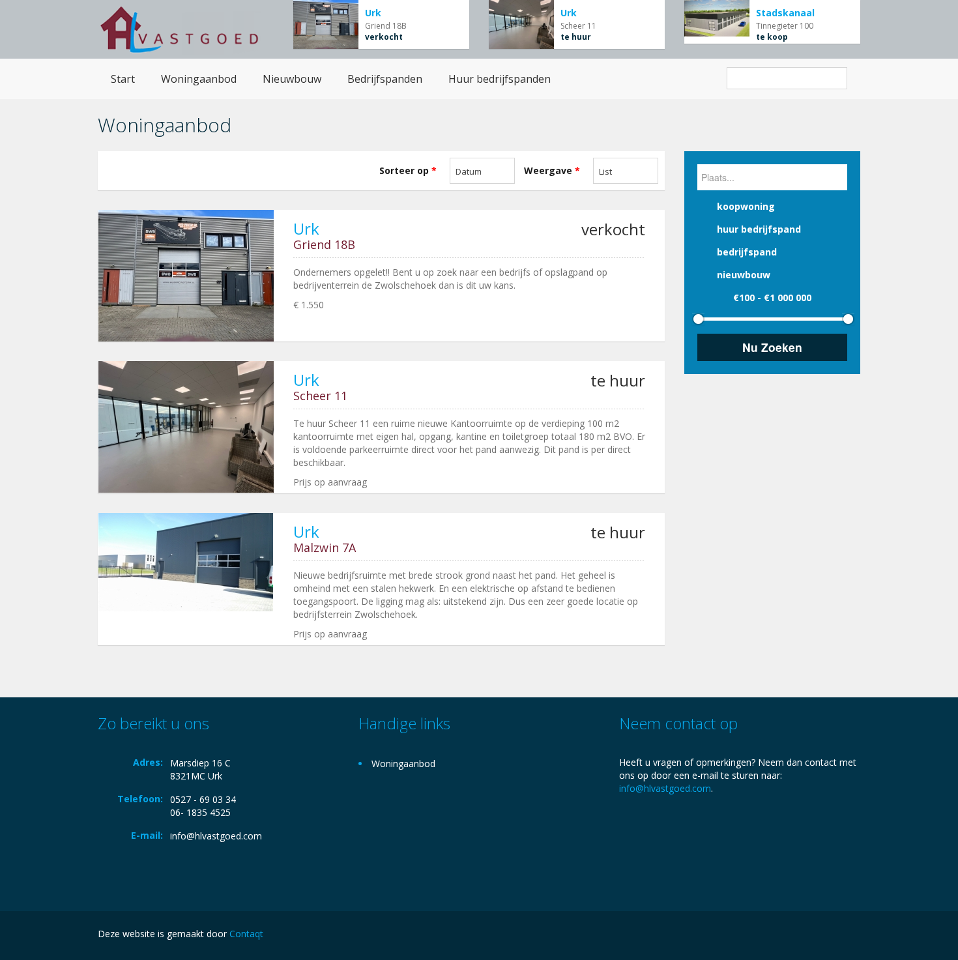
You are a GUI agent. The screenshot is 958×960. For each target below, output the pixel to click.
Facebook (856, 935)
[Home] (179, 29)
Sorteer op (408, 170)
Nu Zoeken (772, 347)
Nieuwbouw (292, 79)
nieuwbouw (743, 275)
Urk (373, 13)
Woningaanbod (199, 79)
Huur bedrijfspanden (499, 79)
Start (123, 79)
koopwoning (746, 206)
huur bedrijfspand (759, 229)
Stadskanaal (785, 13)
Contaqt (246, 933)
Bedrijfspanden (384, 79)
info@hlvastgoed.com (216, 836)
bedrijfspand (747, 252)
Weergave (552, 170)
